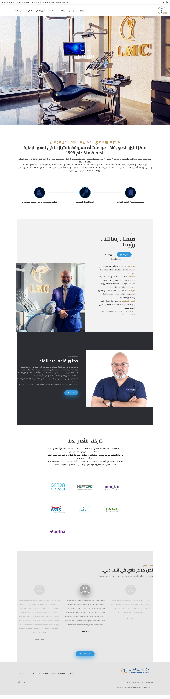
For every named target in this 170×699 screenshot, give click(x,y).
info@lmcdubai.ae (23, 2)
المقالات (32, 673)
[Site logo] (163, 10)
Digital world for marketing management (130, 687)
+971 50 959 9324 (8, 2)
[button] (92, 643)
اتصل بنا (23, 673)
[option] (39, 590)
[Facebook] (163, 2)
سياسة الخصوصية (58, 673)
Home (88, 50)
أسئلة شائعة (43, 673)
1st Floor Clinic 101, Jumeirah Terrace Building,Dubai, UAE (50, 2)
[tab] (124, 254)
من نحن (71, 673)
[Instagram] (166, 2)
